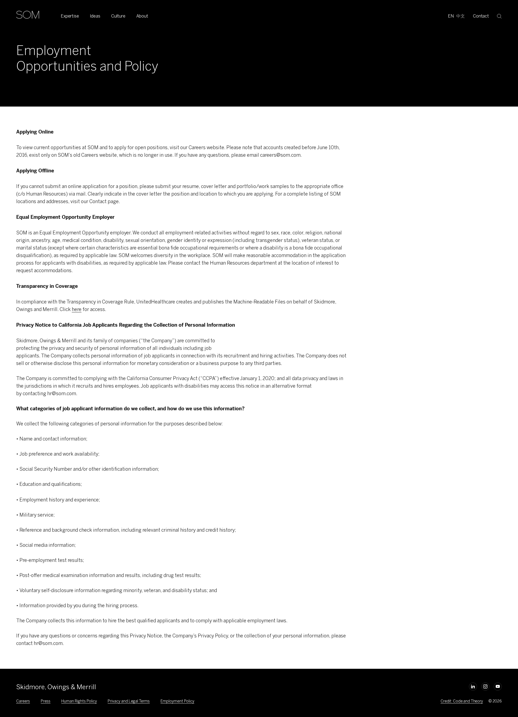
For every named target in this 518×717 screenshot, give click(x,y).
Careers (23, 701)
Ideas (95, 16)
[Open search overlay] (499, 15)
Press (45, 701)
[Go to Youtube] (498, 686)
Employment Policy (177, 701)
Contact (481, 16)
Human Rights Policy (79, 701)
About (142, 16)
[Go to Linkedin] (473, 686)
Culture (118, 16)
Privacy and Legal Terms (129, 701)
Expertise (70, 16)
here (76, 309)
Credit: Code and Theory (462, 701)
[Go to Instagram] (485, 686)
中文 (460, 16)
